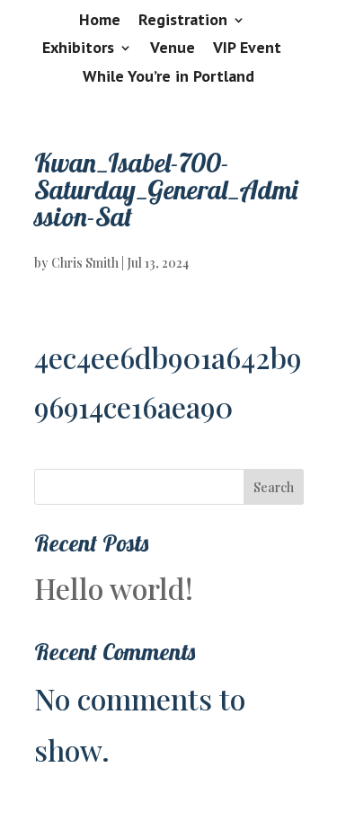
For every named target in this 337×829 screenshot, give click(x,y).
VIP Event (247, 48)
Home (99, 21)
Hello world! (113, 588)
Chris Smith (85, 262)
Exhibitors (78, 48)
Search (273, 487)
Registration (182, 21)
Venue (172, 48)
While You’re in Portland (168, 77)
